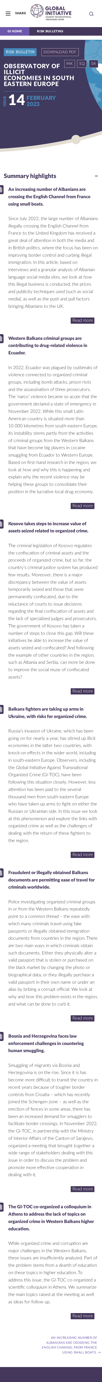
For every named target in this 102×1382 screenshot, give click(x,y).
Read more (82, 320)
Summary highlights (30, 176)
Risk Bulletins (50, 31)
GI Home (15, 31)
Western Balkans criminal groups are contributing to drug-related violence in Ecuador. (47, 345)
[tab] (51, 176)
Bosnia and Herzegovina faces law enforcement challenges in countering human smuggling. (46, 1043)
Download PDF (60, 52)
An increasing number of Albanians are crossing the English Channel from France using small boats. (49, 196)
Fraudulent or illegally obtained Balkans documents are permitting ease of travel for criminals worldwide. (51, 880)
